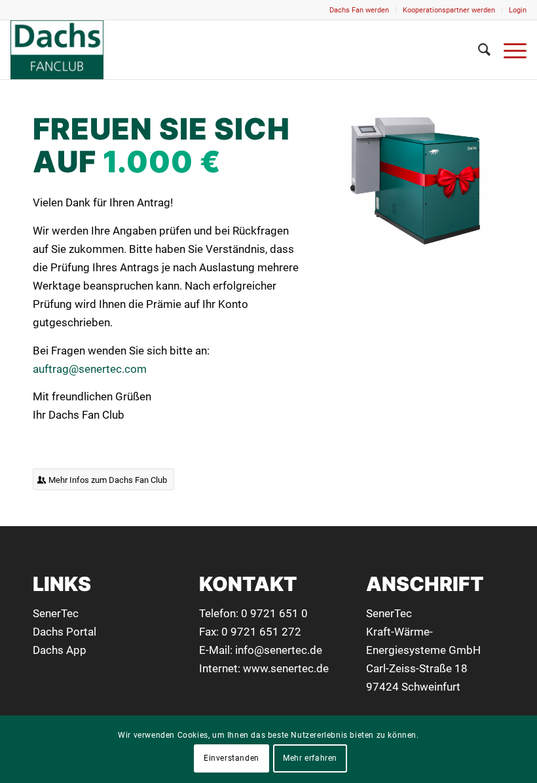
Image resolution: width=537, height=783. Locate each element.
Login (518, 10)
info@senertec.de (278, 650)
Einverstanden (231, 758)
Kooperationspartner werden (449, 10)
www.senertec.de (286, 668)
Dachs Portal (64, 631)
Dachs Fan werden (359, 10)
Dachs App (59, 650)
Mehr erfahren (310, 758)
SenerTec (56, 613)
